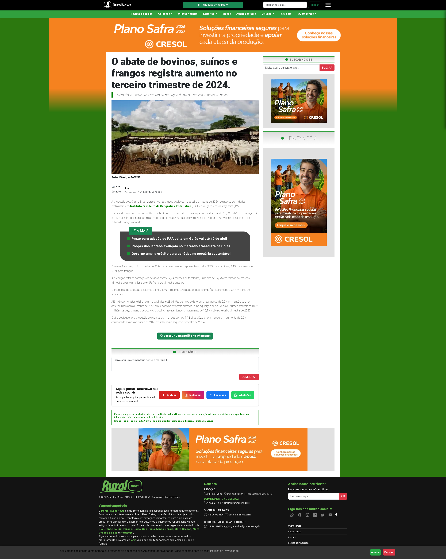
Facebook (220, 395)
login (133, 540)
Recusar (389, 552)
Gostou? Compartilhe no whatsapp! (187, 335)
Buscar (314, 4)
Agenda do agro (246, 13)
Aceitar (375, 552)
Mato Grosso (183, 529)
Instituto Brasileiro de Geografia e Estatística (160, 206)
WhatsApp (245, 395)
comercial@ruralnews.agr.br (237, 503)
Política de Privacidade (298, 543)
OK (343, 496)
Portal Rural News (112, 510)
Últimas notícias (188, 13)
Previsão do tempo (141, 13)
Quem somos (294, 526)
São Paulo (148, 529)
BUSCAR (327, 67)
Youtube (171, 395)
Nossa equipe (294, 531)
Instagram (195, 395)
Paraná (127, 529)
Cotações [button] (164, 13)
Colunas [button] (267, 13)
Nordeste (126, 532)
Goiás (137, 529)
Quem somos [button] (306, 13)
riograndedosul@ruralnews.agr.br (244, 526)
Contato (292, 537)
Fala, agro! (286, 13)
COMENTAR (249, 377)
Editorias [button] (209, 13)
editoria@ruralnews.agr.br (198, 421)
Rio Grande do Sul (110, 529)
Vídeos (226, 13)
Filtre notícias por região (212, 4)
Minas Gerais (164, 529)
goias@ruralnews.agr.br (239, 515)
